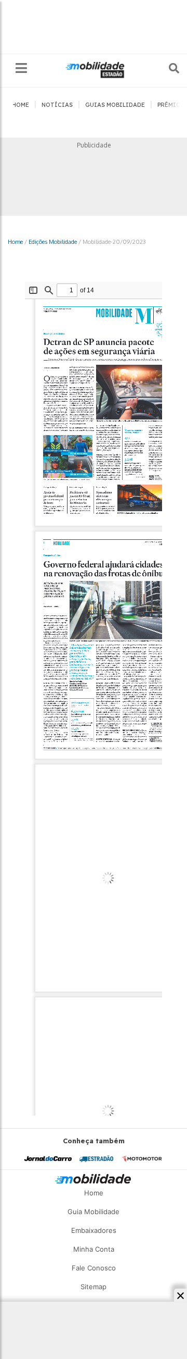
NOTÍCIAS (57, 104)
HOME (20, 104)
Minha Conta (93, 1249)
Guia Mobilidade (93, 1211)
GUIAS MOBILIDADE (115, 104)
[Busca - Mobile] (166, 68)
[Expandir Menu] (21, 68)
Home (15, 241)
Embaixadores (93, 1230)
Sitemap (93, 1286)
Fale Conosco (94, 1268)
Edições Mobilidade (53, 241)
